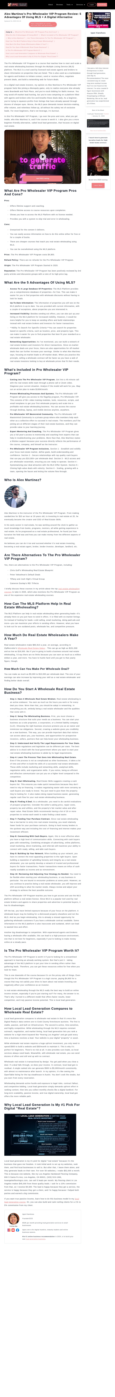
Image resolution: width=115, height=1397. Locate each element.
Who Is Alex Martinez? (16, 38)
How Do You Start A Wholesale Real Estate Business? (26, 47)
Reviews (59, 4)
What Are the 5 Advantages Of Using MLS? (22, 35)
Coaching (102, 4)
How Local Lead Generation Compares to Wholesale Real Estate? (31, 53)
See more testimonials (98, 130)
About (50, 4)
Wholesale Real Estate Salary (31, 648)
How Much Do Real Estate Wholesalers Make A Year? (26, 44)
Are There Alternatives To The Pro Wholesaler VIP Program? (50, 38)
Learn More (98, 185)
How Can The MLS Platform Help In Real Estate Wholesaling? (29, 41)
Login (92, 4)
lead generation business (35, 1239)
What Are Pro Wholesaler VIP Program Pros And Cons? (36, 32)
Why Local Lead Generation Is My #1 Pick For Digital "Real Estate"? (32, 56)
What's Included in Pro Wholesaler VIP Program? (59, 35)
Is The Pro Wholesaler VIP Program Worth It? (23, 50)
